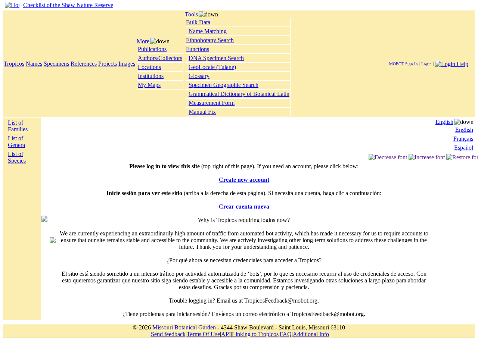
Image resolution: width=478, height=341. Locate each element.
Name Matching (208, 31)
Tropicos (14, 63)
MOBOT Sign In (403, 64)
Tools (191, 14)
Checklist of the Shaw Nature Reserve (68, 5)
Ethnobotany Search (210, 40)
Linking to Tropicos (255, 334)
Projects (107, 63)
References (84, 63)
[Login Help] (451, 63)
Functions (197, 49)
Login (426, 64)
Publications (152, 49)
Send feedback (168, 334)
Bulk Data (198, 22)
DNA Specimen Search (216, 58)
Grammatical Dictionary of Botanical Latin (239, 94)
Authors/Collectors (160, 58)
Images (126, 63)
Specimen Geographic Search (223, 85)
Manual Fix (202, 112)
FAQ (286, 334)
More (143, 41)
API (226, 334)
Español (463, 147)
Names (34, 63)
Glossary (199, 76)
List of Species (17, 157)
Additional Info (311, 334)
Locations (149, 67)
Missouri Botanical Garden (184, 327)
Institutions (151, 76)
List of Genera (16, 141)
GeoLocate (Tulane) (212, 67)
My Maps (149, 85)
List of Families (18, 125)
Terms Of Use (203, 334)
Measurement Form (212, 103)
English (444, 122)
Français (463, 138)
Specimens (56, 63)
